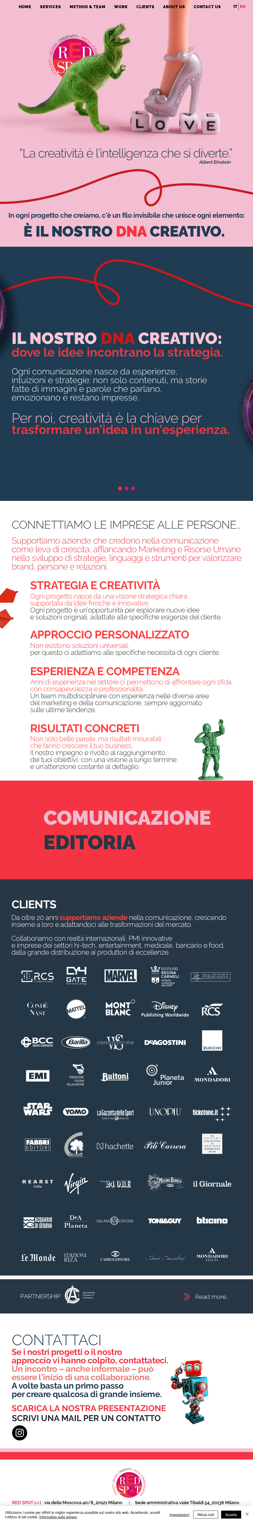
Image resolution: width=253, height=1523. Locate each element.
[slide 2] (126, 488)
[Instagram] (19, 1432)
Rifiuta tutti (205, 1514)
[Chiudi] (247, 1514)
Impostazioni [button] (179, 1514)
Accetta (231, 1514)
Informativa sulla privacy (58, 1516)
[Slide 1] (120, 488)
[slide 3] (133, 488)
